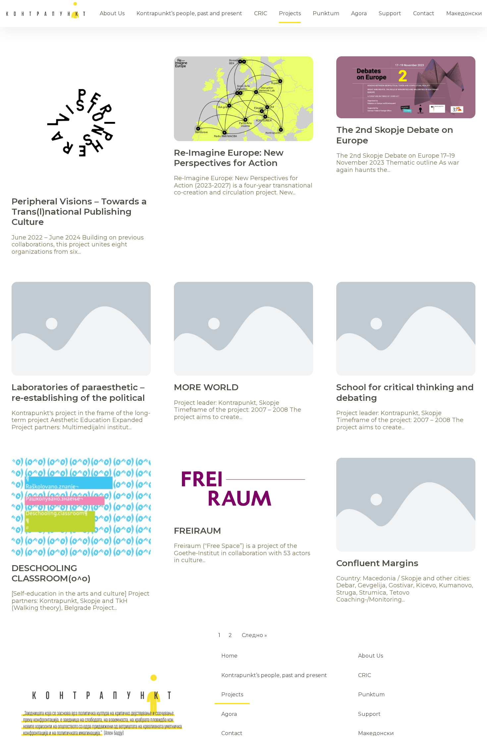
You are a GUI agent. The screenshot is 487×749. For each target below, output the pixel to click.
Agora (359, 13)
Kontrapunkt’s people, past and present (189, 13)
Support (390, 13)
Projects (290, 13)
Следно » (254, 635)
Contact (423, 13)
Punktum (326, 13)
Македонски (464, 13)
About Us (112, 13)
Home (46, 10)
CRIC (260, 13)
